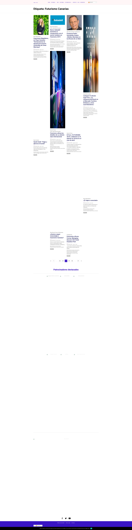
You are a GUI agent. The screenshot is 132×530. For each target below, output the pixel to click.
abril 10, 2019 (75, 41)
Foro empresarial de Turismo (75, 148)
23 (63, 260)
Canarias (35, 54)
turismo (75, 151)
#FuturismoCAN (69, 47)
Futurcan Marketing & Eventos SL (75, 149)
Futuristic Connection (53, 247)
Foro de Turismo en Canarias (93, 113)
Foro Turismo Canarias (70, 49)
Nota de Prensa (53, 129)
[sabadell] (66, 354)
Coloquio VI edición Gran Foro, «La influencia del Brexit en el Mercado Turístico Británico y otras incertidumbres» (90, 100)
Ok (91, 528)
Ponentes (37, 140)
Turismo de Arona (78, 151)
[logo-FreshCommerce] (80, 354)
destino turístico (69, 48)
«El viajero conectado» (90, 200)
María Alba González (70, 31)
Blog (78, 2)
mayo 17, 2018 (75, 244)
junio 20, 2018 (58, 240)
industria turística (91, 210)
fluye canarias (41, 55)
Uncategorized (77, 31)
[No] (130, 528)
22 (59, 260)
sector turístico (41, 57)
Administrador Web (36, 49)
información (58, 247)
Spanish (91, 2)
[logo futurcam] (66, 438)
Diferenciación (79, 48)
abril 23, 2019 (42, 49)
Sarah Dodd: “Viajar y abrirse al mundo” (40, 142)
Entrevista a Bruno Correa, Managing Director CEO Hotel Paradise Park (73, 239)
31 (78, 260)
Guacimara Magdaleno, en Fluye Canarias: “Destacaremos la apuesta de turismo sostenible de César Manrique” (41, 42)
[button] (52, 48)
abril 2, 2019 (91, 107)
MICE (58, 2)
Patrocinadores (55, 26)
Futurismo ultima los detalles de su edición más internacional (57, 135)
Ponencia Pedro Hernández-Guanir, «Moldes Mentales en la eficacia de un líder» (74, 36)
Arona (72, 47)
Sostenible (62, 2)
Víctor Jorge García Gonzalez (55, 28)
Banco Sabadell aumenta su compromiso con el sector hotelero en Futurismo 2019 (56, 33)
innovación (68, 50)
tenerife (45, 57)
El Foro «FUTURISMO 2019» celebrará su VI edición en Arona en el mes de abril (74, 137)
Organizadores (88, 198)
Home (49, 2)
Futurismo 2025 (68, 2)
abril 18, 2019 (58, 39)
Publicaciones (38, 36)
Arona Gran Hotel (69, 250)
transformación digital (73, 50)
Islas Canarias (58, 148)
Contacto (75, 2)
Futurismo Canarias (36, 57)
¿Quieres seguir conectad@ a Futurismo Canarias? (57, 236)
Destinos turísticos (36, 55)
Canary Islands (38, 54)
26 (72, 260)
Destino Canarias (43, 54)
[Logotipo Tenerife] (53, 354)
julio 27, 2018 (42, 146)
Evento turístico (77, 250)
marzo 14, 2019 (58, 139)
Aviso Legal (68, 522)
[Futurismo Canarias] (36, 2)
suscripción (62, 247)
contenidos (53, 246)
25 (69, 260)
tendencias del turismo (70, 151)
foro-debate (68, 149)
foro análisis (68, 148)
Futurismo (53, 2)
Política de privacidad (60, 522)
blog (50, 246)
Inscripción (82, 2)
